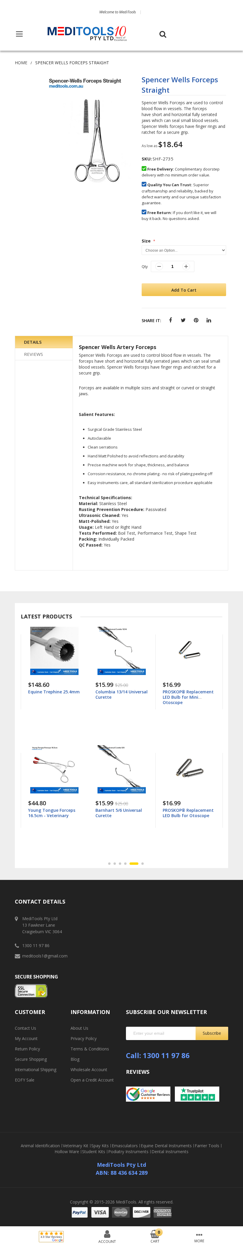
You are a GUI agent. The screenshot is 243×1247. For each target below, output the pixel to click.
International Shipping (35, 1069)
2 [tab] (114, 863)
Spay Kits (100, 1146)
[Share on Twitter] (183, 320)
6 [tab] (139, 863)
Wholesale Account (89, 1069)
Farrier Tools (207, 1146)
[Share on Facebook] (170, 320)
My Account (26, 1038)
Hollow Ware (67, 1152)
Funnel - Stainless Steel (187, 810)
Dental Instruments (169, 1152)
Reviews (33, 354)
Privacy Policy (84, 1038)
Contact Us (25, 1028)
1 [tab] (109, 863)
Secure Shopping (31, 1059)
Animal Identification (40, 1146)
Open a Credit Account (92, 1080)
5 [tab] (131, 863)
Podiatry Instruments (128, 1152)
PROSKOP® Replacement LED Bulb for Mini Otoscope (120, 697)
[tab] (44, 342)
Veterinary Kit (75, 1146)
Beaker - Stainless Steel (187, 692)
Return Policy (27, 1049)
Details (32, 342)
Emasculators (125, 1146)
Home (21, 62)
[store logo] (87, 34)
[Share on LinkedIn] (208, 320)
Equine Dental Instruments (166, 1146)
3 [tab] (120, 863)
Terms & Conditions (90, 1049)
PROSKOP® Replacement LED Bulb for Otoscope (120, 812)
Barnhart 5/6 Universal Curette (51, 812)
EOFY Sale (24, 1080)
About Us (79, 1028)
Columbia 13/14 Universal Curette (54, 694)
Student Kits (93, 1152)
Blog (75, 1059)
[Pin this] (196, 320)
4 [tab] (125, 863)
